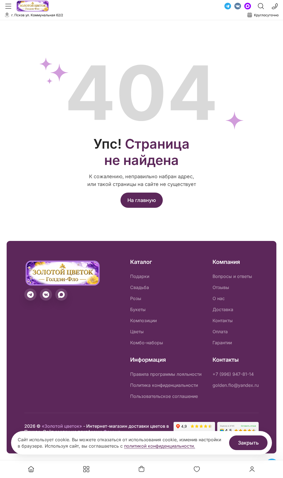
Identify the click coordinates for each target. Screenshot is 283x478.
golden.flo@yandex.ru (236, 385)
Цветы (137, 331)
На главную (141, 200)
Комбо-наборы (146, 342)
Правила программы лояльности (165, 374)
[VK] (237, 6)
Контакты (223, 320)
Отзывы (221, 287)
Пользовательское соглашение (164, 396)
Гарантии (222, 342)
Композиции (143, 320)
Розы (135, 298)
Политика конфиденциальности (164, 385)
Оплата (220, 331)
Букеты (138, 309)
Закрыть (248, 443)
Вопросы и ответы (232, 276)
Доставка (223, 309)
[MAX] (247, 6)
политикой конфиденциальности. (159, 446)
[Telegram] (227, 6)
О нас (219, 298)
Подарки (139, 276)
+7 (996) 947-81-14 (233, 374)
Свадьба (139, 287)
